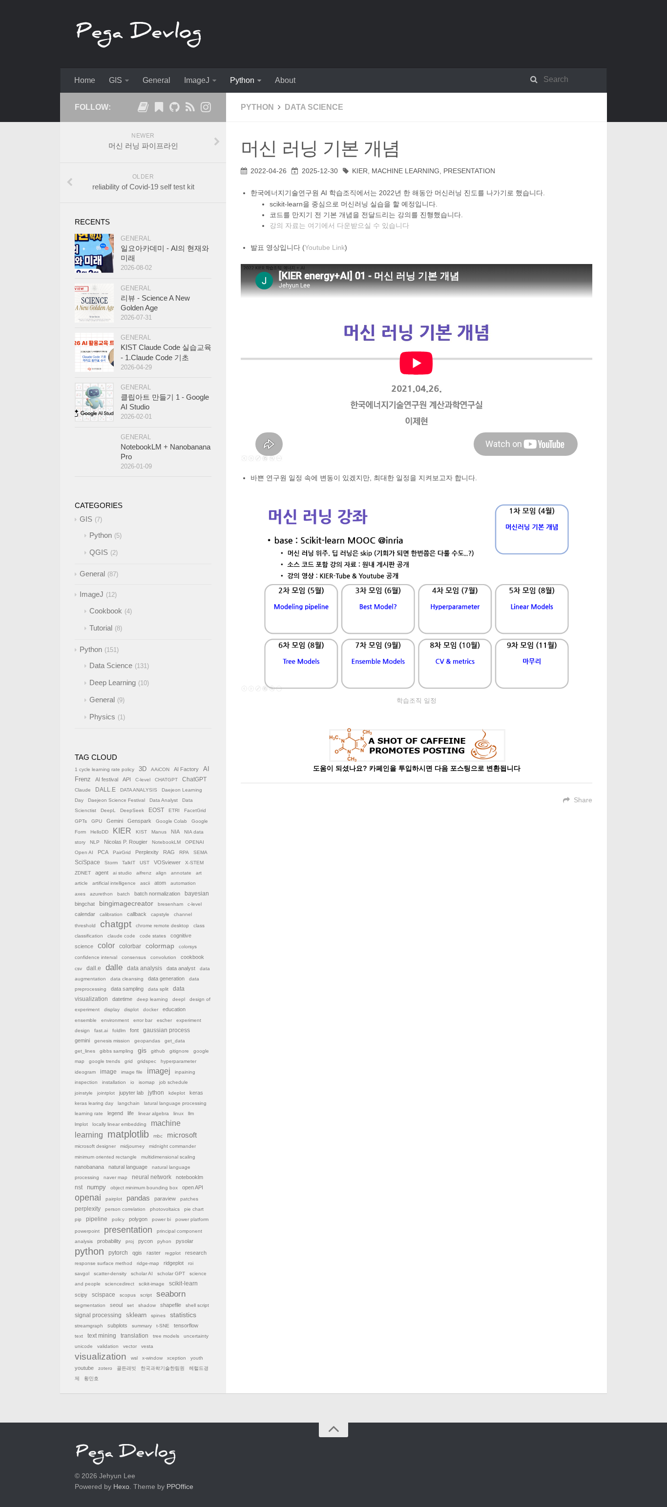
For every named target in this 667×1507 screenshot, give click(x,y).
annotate (181, 873)
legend (115, 1113)
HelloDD (99, 832)
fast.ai (101, 1030)
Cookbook (105, 611)
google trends (104, 1061)
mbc (158, 1136)
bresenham (170, 904)
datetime (122, 999)
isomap (147, 1082)
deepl (178, 999)
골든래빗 (126, 1368)
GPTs (81, 821)
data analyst (181, 968)
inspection (86, 1082)
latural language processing (175, 1103)
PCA (103, 852)
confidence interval (96, 957)
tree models (166, 1336)
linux (178, 1113)
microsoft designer (95, 1146)
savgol (82, 1273)
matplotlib (128, 1134)
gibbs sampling (116, 1051)
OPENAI (194, 842)
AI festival (106, 779)
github (158, 1051)
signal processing (98, 1315)
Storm (111, 862)
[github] (174, 109)
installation (114, 1082)
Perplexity (147, 852)
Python (242, 80)
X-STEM (194, 862)
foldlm (118, 1030)
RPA (184, 852)
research (196, 1253)
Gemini (114, 821)
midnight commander (172, 1146)
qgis (137, 1253)
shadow (147, 1305)
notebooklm (189, 1177)
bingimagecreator (126, 903)
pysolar (184, 1241)
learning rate (89, 1113)
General (156, 80)
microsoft (182, 1135)
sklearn (136, 1315)
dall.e (93, 968)
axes (80, 893)
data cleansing (127, 978)
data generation (166, 978)
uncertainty (196, 1336)
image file (132, 1072)
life (130, 1113)
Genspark (139, 821)
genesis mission (112, 1040)
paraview (165, 1199)
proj (129, 1241)
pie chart (194, 1209)
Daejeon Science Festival (116, 800)
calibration (111, 914)
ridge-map (148, 1263)
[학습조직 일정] (416, 593)
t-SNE (162, 1325)
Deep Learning (112, 682)
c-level (195, 904)
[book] (143, 109)
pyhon (164, 1241)
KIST (141, 832)
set (130, 1305)
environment (115, 1020)
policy (118, 1219)
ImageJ (196, 80)
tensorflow (186, 1325)
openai (88, 1197)
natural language (127, 1167)
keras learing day (94, 1103)
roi (190, 1263)
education (174, 1009)
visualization (100, 1356)
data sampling (127, 989)
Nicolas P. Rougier (125, 842)
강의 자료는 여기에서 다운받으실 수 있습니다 (339, 225)
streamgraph (89, 1325)
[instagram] (205, 109)
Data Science (314, 107)
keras (196, 1093)
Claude (83, 790)
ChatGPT (194, 779)
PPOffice (180, 1486)
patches (189, 1199)
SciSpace (87, 862)
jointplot (106, 1093)
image (108, 1071)
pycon (145, 1241)
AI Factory (186, 769)
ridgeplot (174, 1263)
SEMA (200, 852)
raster (153, 1253)
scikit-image (152, 1283)
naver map (115, 1177)
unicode (84, 1346)
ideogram (85, 1072)
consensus (134, 957)
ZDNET (83, 873)
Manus (159, 832)
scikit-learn (183, 1283)
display (112, 1009)
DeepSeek (132, 810)
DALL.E (105, 790)
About (285, 80)
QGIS (98, 552)
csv (78, 968)
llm (191, 1113)
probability (109, 1241)
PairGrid (122, 852)
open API (192, 1187)
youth (196, 1358)
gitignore (179, 1051)
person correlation (125, 1209)
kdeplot (176, 1093)
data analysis (144, 968)
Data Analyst (163, 800)
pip (78, 1219)
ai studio (122, 873)
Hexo (121, 1486)
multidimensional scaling (168, 1157)
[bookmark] (159, 109)
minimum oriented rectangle (106, 1157)
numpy (96, 1187)
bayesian (197, 893)
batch (123, 893)
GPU (96, 821)
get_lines (85, 1051)
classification (89, 935)
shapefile (170, 1305)
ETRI (174, 810)
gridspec (146, 1061)
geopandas (147, 1040)
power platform (191, 1219)
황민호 (91, 1378)
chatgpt (115, 924)
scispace (103, 1294)
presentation (469, 171)
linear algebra (153, 1113)
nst (79, 1187)
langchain (129, 1103)
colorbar (130, 946)
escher (164, 1020)
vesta (147, 1346)
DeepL (108, 810)
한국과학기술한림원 (163, 1368)
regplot (173, 1253)
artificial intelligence (114, 883)
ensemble (86, 1020)
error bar (142, 1020)
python (89, 1251)
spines (158, 1315)
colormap (160, 946)
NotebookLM (166, 842)
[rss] (190, 109)
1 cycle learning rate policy (104, 769)
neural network (151, 1177)
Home (84, 80)
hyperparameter (178, 1061)
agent (101, 873)
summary (142, 1325)
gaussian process (166, 1030)
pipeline (96, 1219)
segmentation (90, 1305)
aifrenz (143, 873)
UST (144, 862)
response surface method (103, 1263)
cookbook (192, 957)
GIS (115, 80)
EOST (156, 810)
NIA (175, 832)
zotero (105, 1368)
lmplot (81, 1124)
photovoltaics (165, 1209)
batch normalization (157, 893)
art (199, 873)
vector (130, 1346)
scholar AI (142, 1273)
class (199, 925)
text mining (101, 1336)
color (106, 945)
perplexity (88, 1209)
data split (158, 989)
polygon (138, 1219)
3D (142, 769)
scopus (128, 1295)
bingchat (85, 904)
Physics (102, 717)
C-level (142, 779)
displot (131, 1009)
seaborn (171, 1294)
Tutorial (100, 628)
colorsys (188, 946)
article (81, 883)
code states (153, 935)
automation (183, 883)
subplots (117, 1325)
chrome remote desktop (162, 925)
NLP (95, 842)
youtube (84, 1368)
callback (136, 914)
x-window (152, 1358)
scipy (81, 1295)
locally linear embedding (119, 1124)
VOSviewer (167, 862)
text (79, 1336)
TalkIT (128, 862)
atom (160, 883)
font (134, 1030)
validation (108, 1346)
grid (129, 1061)
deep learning (152, 999)
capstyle (160, 914)
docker (150, 1009)
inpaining (185, 1072)
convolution (163, 957)
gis (142, 1050)
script (146, 1295)
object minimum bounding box (144, 1187)
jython (156, 1092)
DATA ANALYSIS (138, 790)
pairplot (113, 1199)
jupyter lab (131, 1093)
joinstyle (84, 1093)
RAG (169, 852)
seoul (116, 1305)
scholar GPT (171, 1273)
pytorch (118, 1252)
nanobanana (89, 1167)
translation (134, 1336)
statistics (183, 1315)
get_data (175, 1040)
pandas (138, 1198)
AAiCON (160, 769)
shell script (197, 1305)
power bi (161, 1219)
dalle (114, 967)
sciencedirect (119, 1283)
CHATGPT (166, 779)
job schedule (173, 1082)
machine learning (405, 171)
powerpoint (87, 1231)
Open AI (84, 852)
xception (176, 1358)
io (132, 1082)
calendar (85, 914)
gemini (82, 1040)
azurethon (101, 893)
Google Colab (171, 821)
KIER (360, 171)
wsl (134, 1358)
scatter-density (110, 1273)
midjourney (132, 1146)
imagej (158, 1071)
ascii (145, 883)
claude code (121, 935)
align (161, 873)
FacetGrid (195, 810)
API (127, 779)
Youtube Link (325, 247)
